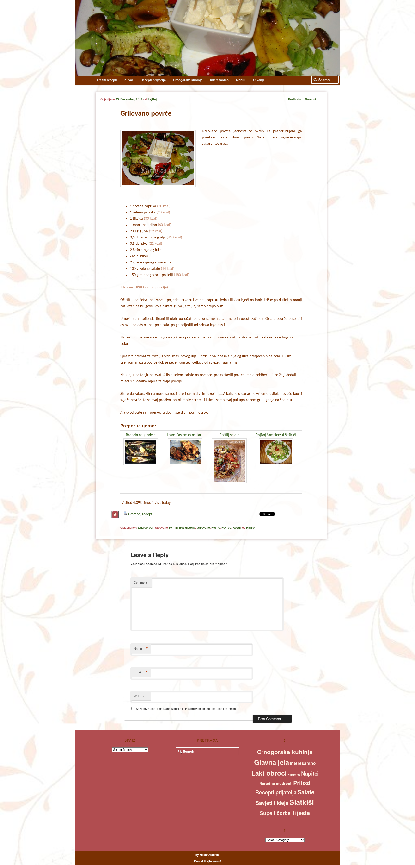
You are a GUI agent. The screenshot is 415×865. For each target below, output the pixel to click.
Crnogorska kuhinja (187, 79)
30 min (173, 527)
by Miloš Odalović (207, 854)
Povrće (226, 527)
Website (139, 696)
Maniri (240, 79)
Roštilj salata (229, 435)
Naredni (312, 99)
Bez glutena (187, 527)
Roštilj (237, 527)
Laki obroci (145, 527)
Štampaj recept (140, 513)
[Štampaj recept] (125, 513)
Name (141, 648)
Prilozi (302, 783)
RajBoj (152, 99)
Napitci (310, 773)
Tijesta (301, 813)
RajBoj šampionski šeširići (276, 435)
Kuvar (128, 79)
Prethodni (293, 99)
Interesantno (219, 79)
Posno (215, 527)
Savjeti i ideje (272, 802)
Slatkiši (301, 802)
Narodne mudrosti (275, 783)
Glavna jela (271, 762)
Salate (306, 792)
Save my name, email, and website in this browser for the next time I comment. (186, 709)
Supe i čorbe (275, 812)
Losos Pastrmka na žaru (185, 435)
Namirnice (294, 774)
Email (141, 672)
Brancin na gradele (141, 435)
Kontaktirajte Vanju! (207, 861)
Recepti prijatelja (153, 79)
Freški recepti (107, 79)
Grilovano (203, 527)
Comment (141, 582)
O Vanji (258, 79)
